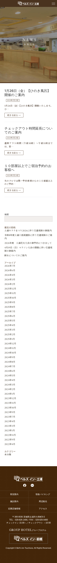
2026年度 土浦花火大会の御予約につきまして (28, 242)
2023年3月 (9, 425)
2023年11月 (10, 402)
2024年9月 (9, 357)
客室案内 (14, 494)
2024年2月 (9, 389)
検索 (6, 214)
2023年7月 (9, 416)
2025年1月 (9, 338)
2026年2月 (9, 284)
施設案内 (14, 501)
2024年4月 (9, 380)
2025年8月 (9, 306)
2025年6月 (9, 315)
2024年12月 (10, 343)
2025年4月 (9, 325)
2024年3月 (9, 384)
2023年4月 (9, 421)
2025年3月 (9, 329)
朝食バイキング (43, 494)
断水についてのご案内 (15, 255)
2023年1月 (9, 430)
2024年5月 (9, 375)
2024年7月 (9, 366)
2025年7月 (9, 311)
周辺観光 (43, 501)
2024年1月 (9, 393)
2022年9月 (9, 439)
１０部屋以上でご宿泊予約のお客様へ (28, 168)
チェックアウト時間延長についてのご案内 (28, 130)
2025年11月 (10, 293)
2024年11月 (10, 348)
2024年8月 (9, 361)
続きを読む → (14, 115)
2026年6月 (9, 270)
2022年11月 (10, 434)
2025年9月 (9, 302)
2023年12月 (10, 398)
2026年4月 (9, 274)
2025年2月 (9, 334)
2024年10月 (10, 352)
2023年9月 (9, 412)
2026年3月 (9, 279)
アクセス (43, 508)
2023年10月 (10, 407)
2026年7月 (9, 265)
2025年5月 (9, 320)
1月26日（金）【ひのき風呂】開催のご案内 (27, 93)
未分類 (7, 454)
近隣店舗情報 (15, 508)
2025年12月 (10, 288)
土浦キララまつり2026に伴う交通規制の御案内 (28, 230)
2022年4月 (9, 444)
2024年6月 (9, 370)
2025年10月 (10, 297)
